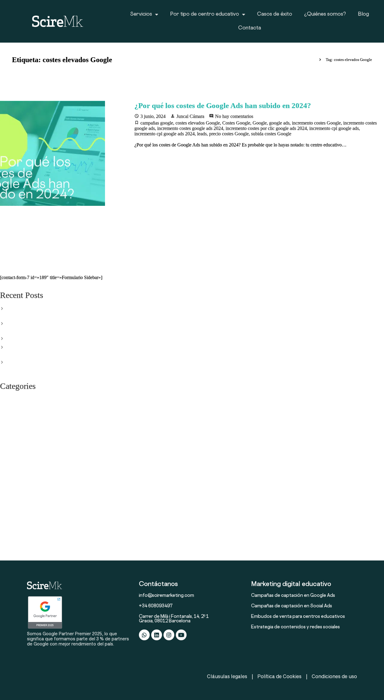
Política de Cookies (279, 676)
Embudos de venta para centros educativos (298, 616)
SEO (4, 499)
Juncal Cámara (190, 116)
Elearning (9, 407)
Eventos (7, 432)
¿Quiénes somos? (325, 14)
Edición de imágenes (19, 398)
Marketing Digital (16, 466)
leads (202, 133)
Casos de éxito (274, 14)
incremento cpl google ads (334, 128)
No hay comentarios (234, 116)
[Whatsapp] (144, 634)
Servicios (141, 14)
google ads (279, 122)
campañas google (156, 122)
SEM (4, 491)
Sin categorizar (14, 508)
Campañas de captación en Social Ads (291, 606)
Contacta (249, 28)
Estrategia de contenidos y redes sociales (295, 627)
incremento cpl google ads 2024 (164, 133)
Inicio (309, 59)
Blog (363, 14)
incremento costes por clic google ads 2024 (266, 128)
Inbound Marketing (18, 457)
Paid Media (10, 482)
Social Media (12, 524)
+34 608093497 (155, 606)
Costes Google (236, 122)
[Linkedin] (156, 634)
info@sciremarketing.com (166, 595)
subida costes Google (271, 133)
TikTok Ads (11, 533)
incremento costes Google (316, 122)
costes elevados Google (198, 122)
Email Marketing (15, 415)
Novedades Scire (16, 474)
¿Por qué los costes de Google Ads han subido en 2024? (222, 105)
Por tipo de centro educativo (204, 14)
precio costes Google (229, 133)
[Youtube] (181, 634)
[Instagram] (169, 634)
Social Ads (10, 516)
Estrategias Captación (20, 424)
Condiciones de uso (334, 676)
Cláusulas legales (227, 676)
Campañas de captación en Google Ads (293, 595)
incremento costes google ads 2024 (190, 128)
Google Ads (11, 449)
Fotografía (9, 440)
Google (260, 122)
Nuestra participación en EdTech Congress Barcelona (55, 337)
